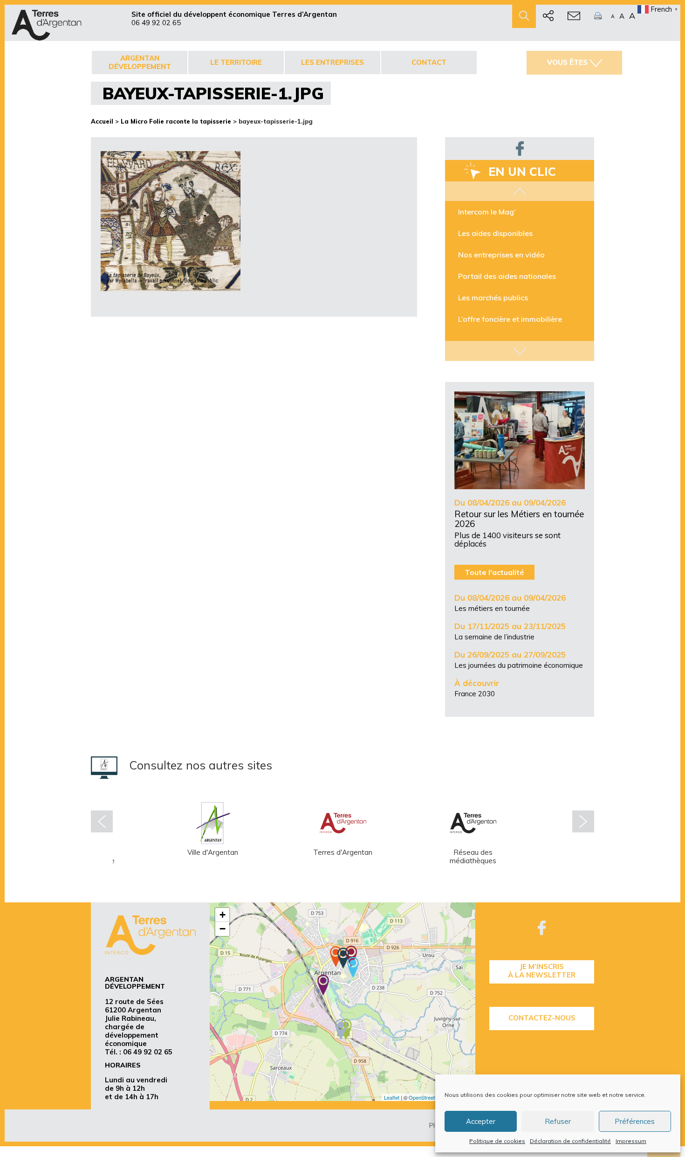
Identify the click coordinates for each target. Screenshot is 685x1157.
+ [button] (222, 915)
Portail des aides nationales (507, 276)
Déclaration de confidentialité (570, 1140)
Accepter (480, 1121)
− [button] (222, 929)
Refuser (558, 1121)
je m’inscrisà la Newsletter (541, 970)
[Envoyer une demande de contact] (574, 16)
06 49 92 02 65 (156, 22)
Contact (428, 62)
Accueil (102, 121)
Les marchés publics (493, 297)
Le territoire (236, 62)
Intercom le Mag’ (487, 211)
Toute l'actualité (494, 572)
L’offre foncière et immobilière (510, 319)
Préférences (635, 1121)
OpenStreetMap (427, 1097)
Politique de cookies (497, 1140)
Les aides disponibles (495, 233)
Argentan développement (140, 62)
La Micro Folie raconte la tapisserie (176, 121)
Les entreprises (332, 62)
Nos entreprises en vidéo (501, 254)
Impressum (631, 1140)
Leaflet (391, 1097)
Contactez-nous (541, 1017)
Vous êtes (567, 62)
